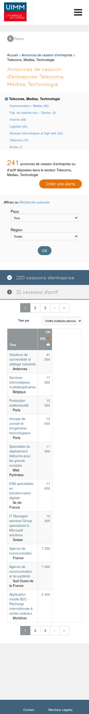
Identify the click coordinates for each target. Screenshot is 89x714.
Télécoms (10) (18, 140)
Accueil (12, 55)
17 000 (47, 380)
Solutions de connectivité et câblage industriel (22, 359)
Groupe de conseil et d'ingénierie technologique (19, 425)
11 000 (47, 486)
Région (17, 229)
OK (44, 250)
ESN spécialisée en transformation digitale (21, 490)
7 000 (46, 566)
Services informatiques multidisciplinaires (22, 382)
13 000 (47, 421)
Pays (15, 211)
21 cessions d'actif (35, 292)
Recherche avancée (34, 202)
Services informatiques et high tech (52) (36, 133)
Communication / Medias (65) (29, 106)
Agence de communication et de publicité (20, 571)
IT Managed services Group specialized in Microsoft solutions (20, 525)
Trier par (23, 320)
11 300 (47, 448)
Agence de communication (20, 550)
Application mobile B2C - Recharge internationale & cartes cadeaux (21, 604)
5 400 (46, 594)
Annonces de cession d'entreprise (47, 55)
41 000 (47, 357)
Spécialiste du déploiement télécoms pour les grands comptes (20, 456)
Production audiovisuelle (19, 403)
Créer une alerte (60, 183)
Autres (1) (16, 147)
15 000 (47, 403)
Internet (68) (17, 119)
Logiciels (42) (18, 126)
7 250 (46, 548)
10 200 (47, 518)
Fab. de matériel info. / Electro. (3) (32, 113)
